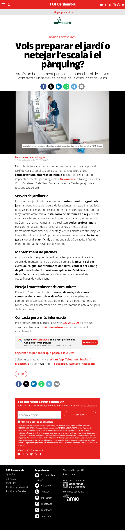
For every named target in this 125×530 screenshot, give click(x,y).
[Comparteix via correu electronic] (82, 86)
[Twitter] (110, 5)
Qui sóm (10, 474)
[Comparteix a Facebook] (43, 86)
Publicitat (11, 483)
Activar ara (88, 342)
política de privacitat (42, 421)
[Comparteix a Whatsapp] (66, 86)
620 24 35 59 (71, 323)
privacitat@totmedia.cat (36, 442)
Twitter (73, 363)
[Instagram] (114, 5)
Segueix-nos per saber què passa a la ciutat (45, 353)
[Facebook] (106, 5)
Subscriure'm (80, 414)
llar (21, 374)
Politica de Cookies (16, 491)
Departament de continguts (30, 157)
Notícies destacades (62, 37)
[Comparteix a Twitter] (51, 86)
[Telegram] (123, 5)
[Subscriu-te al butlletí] (102, 5)
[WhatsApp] (119, 5)
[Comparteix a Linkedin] (59, 86)
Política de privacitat (17, 487)
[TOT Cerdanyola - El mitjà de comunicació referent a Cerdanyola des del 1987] (62, 4)
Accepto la (37, 421)
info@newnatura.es (53, 327)
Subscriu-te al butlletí (45, 477)
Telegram (71, 359)
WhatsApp (57, 359)
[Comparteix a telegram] (74, 86)
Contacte (11, 478)
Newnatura (68, 179)
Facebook (60, 363)
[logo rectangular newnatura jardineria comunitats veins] (62, 20)
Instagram (88, 363)
